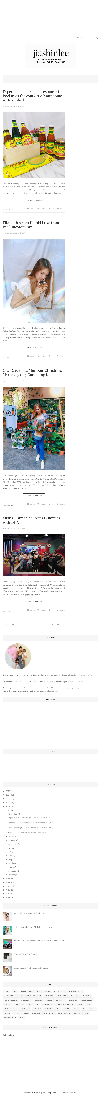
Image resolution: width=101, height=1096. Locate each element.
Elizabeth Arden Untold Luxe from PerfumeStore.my (31, 224)
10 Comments (8, 210)
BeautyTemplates (43, 1093)
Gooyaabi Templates (69, 1093)
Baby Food (36, 1013)
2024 (8, 795)
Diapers (16, 1013)
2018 (8, 882)
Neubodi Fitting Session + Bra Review (29, 913)
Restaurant (58, 991)
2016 (8, 890)
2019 (8, 878)
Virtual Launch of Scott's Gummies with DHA (31, 520)
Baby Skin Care (47, 1004)
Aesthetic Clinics (11, 1000)
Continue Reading (34, 200)
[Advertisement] (50, 25)
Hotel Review (61, 1000)
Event (38, 991)
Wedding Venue (10, 1017)
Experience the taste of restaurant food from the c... (29, 817)
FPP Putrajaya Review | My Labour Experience (33, 927)
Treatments (86, 995)
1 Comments (8, 505)
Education (20, 1004)
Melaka (25, 1013)
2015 (8, 893)
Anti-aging (74, 995)
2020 (8, 810)
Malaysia (79, 1004)
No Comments (9, 357)
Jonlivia (66, 1009)
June (10, 855)
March (11, 867)
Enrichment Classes (52, 1009)
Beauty (15, 991)
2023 (8, 798)
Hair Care (73, 1000)
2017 (8, 886)
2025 (8, 791)
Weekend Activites (34, 995)
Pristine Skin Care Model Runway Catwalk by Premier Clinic (39, 940)
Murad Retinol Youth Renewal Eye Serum (31, 968)
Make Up (49, 1000)
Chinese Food (26, 1000)
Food (6, 991)
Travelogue (61, 995)
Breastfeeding (10, 1009)
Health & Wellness (74, 991)
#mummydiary (26, 991)
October (11, 840)
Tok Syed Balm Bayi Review (25, 954)
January (11, 874)
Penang (7, 1013)
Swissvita (37, 1009)
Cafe (21, 995)
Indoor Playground (65, 1004)
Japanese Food (32, 1004)
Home (22, 1017)
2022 (8, 802)
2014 (8, 897)
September (12, 844)
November (12, 836)
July (10, 851)
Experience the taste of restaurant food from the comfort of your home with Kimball (32, 96)
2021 (8, 806)
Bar (83, 1009)
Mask (88, 1004)
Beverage (38, 1000)
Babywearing (49, 1013)
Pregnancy (49, 995)
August (11, 848)
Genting (77, 1013)
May (10, 859)
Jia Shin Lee (8, 106)
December (12, 814)
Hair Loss (92, 1009)
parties (76, 1009)
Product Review (86, 1000)
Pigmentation (24, 1009)
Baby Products (10, 995)
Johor (86, 1013)
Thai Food (8, 1004)
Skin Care (47, 991)
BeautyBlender (64, 1013)
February (12, 871)
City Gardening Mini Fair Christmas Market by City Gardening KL (32, 372)
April (10, 863)
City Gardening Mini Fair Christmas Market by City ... (30, 827)
